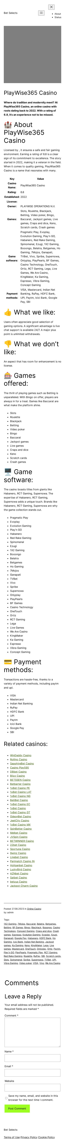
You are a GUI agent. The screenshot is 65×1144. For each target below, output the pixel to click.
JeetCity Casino (19, 820)
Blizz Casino (17, 775)
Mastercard (18, 948)
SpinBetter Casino (21, 828)
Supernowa (37, 959)
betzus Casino (18, 881)
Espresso (16, 934)
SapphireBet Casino (22, 763)
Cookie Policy (46, 1137)
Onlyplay (41, 948)
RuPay (36, 956)
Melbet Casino (18, 832)
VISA (35, 963)
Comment (11, 1015)
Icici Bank (18, 941)
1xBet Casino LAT (20, 792)
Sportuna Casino (20, 849)
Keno (27, 945)
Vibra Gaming (11, 963)
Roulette (28, 956)
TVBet (47, 959)
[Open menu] (41, 13)
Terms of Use (12, 1137)
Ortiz (49, 948)
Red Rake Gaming (13, 956)
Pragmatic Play (35, 952)
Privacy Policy (29, 1137)
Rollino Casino (18, 759)
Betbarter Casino (20, 783)
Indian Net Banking (34, 941)
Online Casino (34, 908)
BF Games (17, 927)
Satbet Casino (18, 877)
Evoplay (46, 934)
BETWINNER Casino (22, 841)
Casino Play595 (19, 767)
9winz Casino (18, 853)
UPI (54, 959)
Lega (45, 945)
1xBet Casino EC (20, 804)
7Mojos (21, 923)
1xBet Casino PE (20, 788)
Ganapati (8, 938)
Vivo (41, 963)
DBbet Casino (18, 771)
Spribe (26, 959)
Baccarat (31, 923)
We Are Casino (52, 963)
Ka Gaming (17, 945)
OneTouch (30, 948)
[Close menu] (51, 7)
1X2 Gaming (10, 923)
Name (9, 1051)
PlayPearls (20, 952)
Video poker (25, 963)
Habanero (33, 938)
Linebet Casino (19, 857)
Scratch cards (53, 956)
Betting (7, 927)
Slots (6, 959)
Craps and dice (44, 931)
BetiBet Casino (19, 800)
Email (9, 1066)
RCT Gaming (50, 952)
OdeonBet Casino (20, 816)
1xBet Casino (18, 808)
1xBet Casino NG (20, 796)
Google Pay (21, 938)
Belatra (40, 923)
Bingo (27, 927)
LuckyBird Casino (20, 869)
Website (9, 1081)
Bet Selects (10, 12)
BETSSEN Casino (20, 779)
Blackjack (36, 927)
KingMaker (36, 945)
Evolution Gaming (32, 934)
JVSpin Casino (18, 836)
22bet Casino (18, 844)
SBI (43, 956)
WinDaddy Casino (20, 755)
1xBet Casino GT (20, 812)
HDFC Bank (45, 938)
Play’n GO (9, 952)
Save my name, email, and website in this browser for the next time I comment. (33, 1097)
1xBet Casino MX (20, 824)
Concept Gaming (26, 931)
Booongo (47, 927)
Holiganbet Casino (21, 865)
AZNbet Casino (19, 873)
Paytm (57, 948)
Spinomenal (16, 959)
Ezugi (54, 934)
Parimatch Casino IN (22, 861)
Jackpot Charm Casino (24, 885)
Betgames (50, 923)
